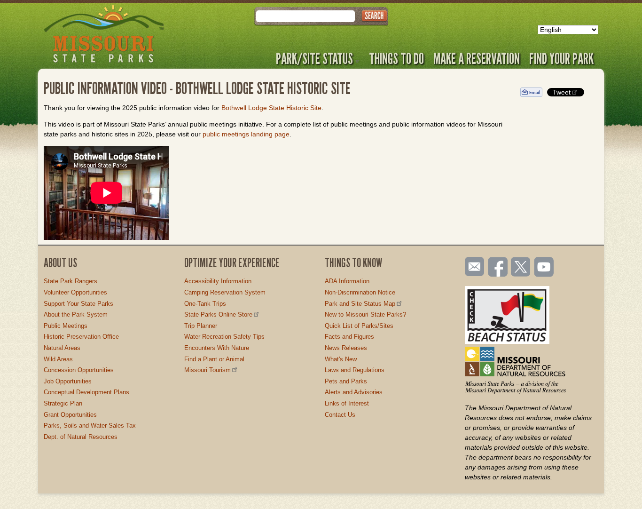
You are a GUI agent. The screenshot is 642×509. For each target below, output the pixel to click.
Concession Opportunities (79, 370)
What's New (341, 359)
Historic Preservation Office (81, 336)
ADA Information (347, 281)
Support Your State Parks (78, 303)
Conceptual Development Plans (86, 392)
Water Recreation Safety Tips (224, 336)
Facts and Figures (349, 336)
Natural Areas (62, 347)
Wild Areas (58, 359)
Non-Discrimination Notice (360, 292)
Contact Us (340, 414)
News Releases (346, 347)
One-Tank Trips (205, 303)
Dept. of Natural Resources (80, 436)
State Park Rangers (70, 281)
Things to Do (396, 58)
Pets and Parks (346, 381)
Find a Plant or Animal (214, 359)
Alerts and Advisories (354, 392)
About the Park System (76, 314)
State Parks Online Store (218, 314)
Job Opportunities (68, 381)
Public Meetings (65, 325)
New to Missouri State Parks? (365, 314)
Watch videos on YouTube (544, 267)
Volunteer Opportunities (75, 292)
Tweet (562, 92)
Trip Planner (200, 325)
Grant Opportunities (70, 414)
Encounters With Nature (216, 347)
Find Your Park (561, 58)
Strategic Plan (63, 403)
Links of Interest (347, 403)
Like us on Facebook (498, 267)
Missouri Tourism (207, 370)
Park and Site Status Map (360, 303)
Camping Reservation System (225, 292)
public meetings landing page (246, 134)
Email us (472, 266)
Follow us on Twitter (520, 267)
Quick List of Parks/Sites (359, 325)
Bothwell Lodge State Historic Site (271, 107)
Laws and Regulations (354, 370)
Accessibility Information (217, 281)
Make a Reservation (476, 58)
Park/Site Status (314, 58)
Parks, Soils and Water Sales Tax (90, 425)
